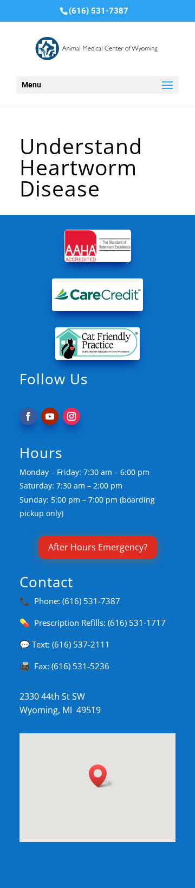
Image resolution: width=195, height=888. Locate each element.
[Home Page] (98, 47)
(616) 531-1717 (137, 622)
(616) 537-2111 (81, 644)
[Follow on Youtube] (49, 416)
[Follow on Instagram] (71, 416)
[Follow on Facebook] (28, 416)
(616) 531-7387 (91, 600)
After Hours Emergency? (97, 547)
